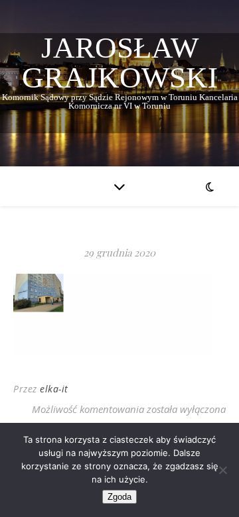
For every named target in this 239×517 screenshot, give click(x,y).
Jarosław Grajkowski (120, 63)
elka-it (54, 388)
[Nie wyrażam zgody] (222, 470)
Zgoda (119, 497)
